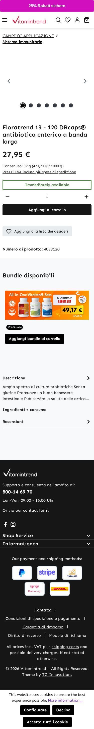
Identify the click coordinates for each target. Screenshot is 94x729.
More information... (65, 700)
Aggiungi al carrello (47, 209)
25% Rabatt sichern (47, 6)
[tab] (47, 388)
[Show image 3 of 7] (39, 105)
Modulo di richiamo (67, 635)
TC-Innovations (57, 674)
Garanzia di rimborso (43, 627)
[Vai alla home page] (31, 19)
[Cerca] (58, 20)
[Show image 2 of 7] (31, 105)
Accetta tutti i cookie (47, 722)
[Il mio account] (77, 20)
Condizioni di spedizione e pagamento (43, 618)
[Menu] (5, 20)
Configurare (35, 710)
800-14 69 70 (17, 492)
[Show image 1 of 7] (23, 105)
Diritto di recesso (24, 635)
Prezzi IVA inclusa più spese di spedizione (39, 172)
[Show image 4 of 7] (47, 105)
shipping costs (65, 646)
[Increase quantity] (86, 196)
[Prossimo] (85, 82)
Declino (63, 710)
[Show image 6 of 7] (63, 105)
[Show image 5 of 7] (55, 105)
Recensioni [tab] (13, 421)
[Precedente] (9, 82)
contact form (35, 510)
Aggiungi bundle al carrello (34, 338)
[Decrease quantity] (7, 196)
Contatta (43, 610)
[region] (47, 82)
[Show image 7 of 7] (71, 105)
